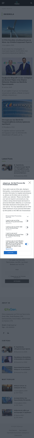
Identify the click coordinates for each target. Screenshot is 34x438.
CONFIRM (10, 252)
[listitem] (17, 216)
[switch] (26, 221)
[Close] (30, 183)
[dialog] (17, 219)
